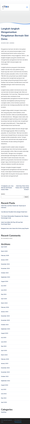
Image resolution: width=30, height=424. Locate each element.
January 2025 (4, 260)
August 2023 (4, 333)
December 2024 (5, 264)
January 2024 (4, 311)
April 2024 (4, 298)
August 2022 (4, 385)
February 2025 (5, 255)
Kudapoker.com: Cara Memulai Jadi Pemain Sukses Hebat (7, 187)
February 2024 (5, 307)
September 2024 (5, 277)
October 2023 (5, 324)
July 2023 (3, 337)
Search (3, 194)
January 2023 (4, 363)
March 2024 (4, 303)
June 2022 (4, 393)
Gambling (3, 412)
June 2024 (4, 290)
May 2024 (3, 294)
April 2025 (4, 247)
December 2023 (5, 316)
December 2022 (5, 368)
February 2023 (5, 359)
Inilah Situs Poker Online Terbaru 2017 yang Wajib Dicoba (22, 187)
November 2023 (5, 320)
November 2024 (5, 268)
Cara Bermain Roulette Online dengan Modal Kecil (14, 212)
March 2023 (4, 355)
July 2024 (3, 285)
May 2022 (3, 398)
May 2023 (3, 346)
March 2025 (4, 251)
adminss (11, 43)
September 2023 (5, 329)
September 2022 (5, 381)
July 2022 (3, 389)
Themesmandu (17, 422)
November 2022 (5, 372)
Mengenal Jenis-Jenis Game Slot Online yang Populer (15, 228)
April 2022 (4, 402)
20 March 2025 (5, 43)
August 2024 (4, 281)
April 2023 (4, 350)
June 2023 (4, 342)
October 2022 (5, 376)
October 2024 (5, 273)
